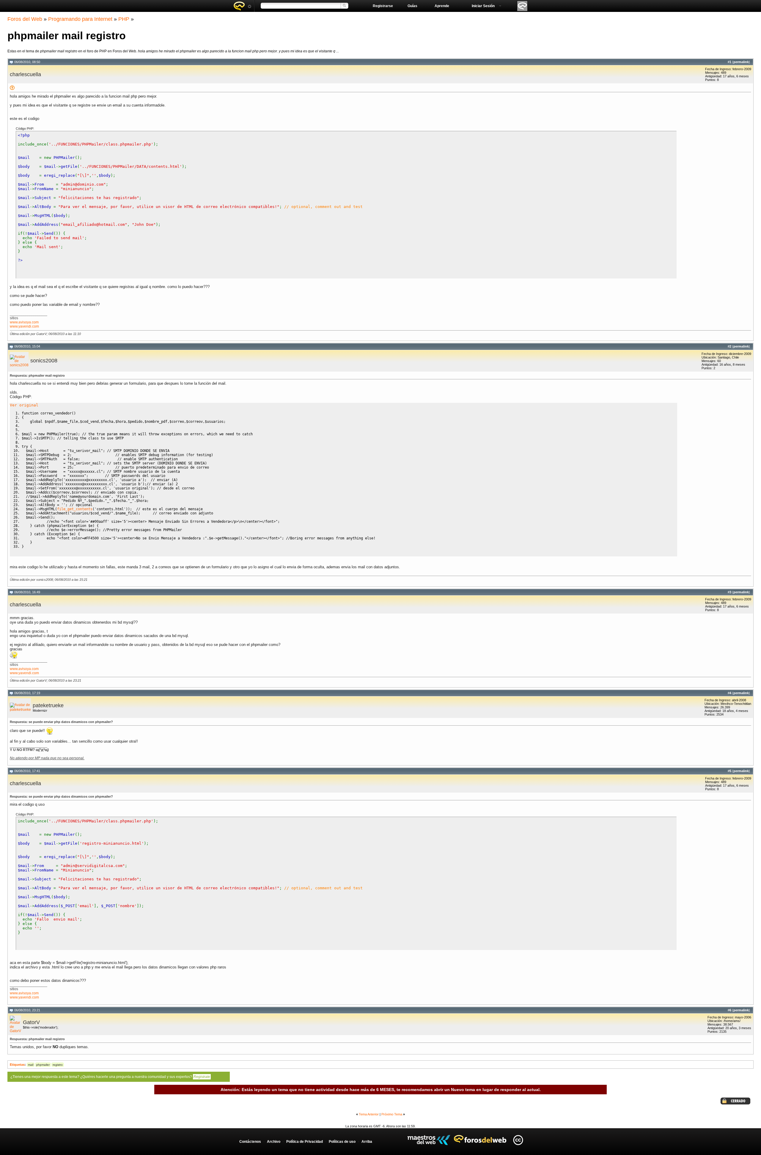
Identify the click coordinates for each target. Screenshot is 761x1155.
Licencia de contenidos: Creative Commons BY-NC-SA (518, 1140)
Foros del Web (24, 19)
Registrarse (383, 6)
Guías (412, 6)
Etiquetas (17, 1064)
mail (30, 1064)
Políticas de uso (342, 1142)
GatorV (31, 1022)
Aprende (442, 6)
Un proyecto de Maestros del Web (428, 1140)
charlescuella (25, 74)
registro (58, 1064)
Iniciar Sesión (483, 6)
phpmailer (43, 1064)
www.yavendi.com (24, 326)
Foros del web (242, 6)
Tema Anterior (369, 1114)
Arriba (366, 1142)
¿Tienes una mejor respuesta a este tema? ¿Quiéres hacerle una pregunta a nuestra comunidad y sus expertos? (110, 1077)
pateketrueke (48, 705)
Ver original (24, 405)
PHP (123, 19)
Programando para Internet (80, 19)
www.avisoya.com (24, 322)
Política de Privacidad (304, 1142)
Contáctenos (250, 1142)
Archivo (273, 1142)
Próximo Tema (391, 1114)
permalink (741, 62)
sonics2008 (43, 361)
